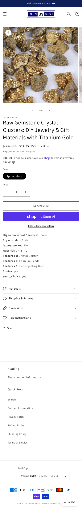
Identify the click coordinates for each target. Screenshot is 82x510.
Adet (5, 184)
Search (12, 399)
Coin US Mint (29, 503)
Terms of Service (18, 442)
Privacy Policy (16, 416)
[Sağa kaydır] (49, 110)
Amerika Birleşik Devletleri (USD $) (39, 476)
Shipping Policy (17, 434)
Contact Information (20, 408)
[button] (5, 14)
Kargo (5, 151)
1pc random (14, 176)
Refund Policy (16, 425)
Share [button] (10, 328)
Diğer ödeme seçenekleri (41, 225)
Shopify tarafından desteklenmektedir (50, 503)
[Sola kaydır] (32, 110)
